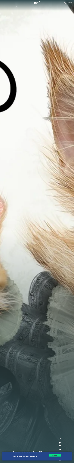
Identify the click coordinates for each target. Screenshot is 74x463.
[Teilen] (60, 450)
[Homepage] (37, 2)
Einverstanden (54, 455)
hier (36, 456)
